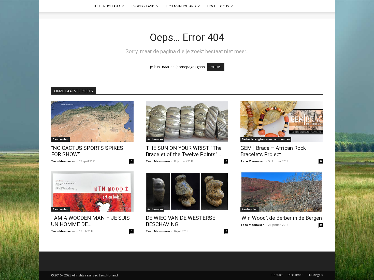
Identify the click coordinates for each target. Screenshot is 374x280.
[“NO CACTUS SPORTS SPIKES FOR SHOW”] (92, 121)
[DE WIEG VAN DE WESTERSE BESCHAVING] (187, 191)
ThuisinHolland (106, 6)
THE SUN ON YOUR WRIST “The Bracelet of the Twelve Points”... (184, 151)
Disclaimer (295, 275)
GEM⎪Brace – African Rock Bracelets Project (273, 151)
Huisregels (315, 275)
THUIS (216, 67)
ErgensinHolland (181, 6)
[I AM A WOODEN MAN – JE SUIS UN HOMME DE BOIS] (92, 191)
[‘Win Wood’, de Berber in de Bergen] (281, 191)
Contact (277, 275)
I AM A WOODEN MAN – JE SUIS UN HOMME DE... (90, 221)
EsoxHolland (143, 6)
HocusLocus (218, 6)
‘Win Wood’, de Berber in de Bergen (281, 218)
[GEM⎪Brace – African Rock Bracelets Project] (281, 121)
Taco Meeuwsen (63, 161)
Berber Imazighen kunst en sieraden (266, 139)
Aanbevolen (60, 139)
